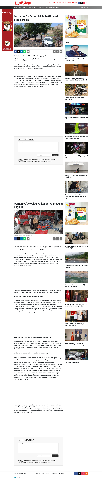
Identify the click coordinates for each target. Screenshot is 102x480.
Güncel (19, 7)
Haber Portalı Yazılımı (21, 477)
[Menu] (87, 7)
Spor (39, 7)
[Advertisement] (38, 99)
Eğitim (47, 7)
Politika (34, 7)
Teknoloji (52, 7)
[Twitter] (18, 51)
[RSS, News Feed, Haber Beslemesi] (86, 473)
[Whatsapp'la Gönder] (24, 51)
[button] (54, 51)
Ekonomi (25, 7)
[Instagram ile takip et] (84, 3)
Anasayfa (18, 12)
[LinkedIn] (21, 51)
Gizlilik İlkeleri (54, 473)
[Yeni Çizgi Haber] (22, 2)
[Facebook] (15, 51)
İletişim (47, 473)
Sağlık (42, 7)
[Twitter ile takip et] (81, 3)
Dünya (15, 7)
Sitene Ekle (61, 473)
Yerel (29, 7)
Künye (43, 473)
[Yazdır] (28, 51)
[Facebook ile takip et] (79, 3)
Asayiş (57, 7)
